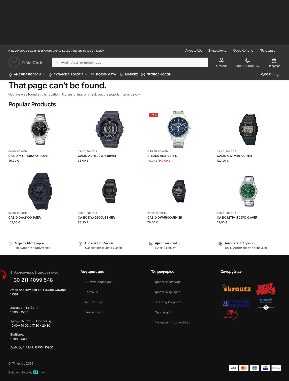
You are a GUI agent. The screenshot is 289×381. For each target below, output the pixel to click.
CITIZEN (152, 151)
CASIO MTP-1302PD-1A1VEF (28, 156)
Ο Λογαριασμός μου (98, 282)
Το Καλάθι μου (94, 302)
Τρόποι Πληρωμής (167, 292)
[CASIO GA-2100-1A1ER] (40, 191)
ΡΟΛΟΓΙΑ (22, 151)
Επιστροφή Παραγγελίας (172, 322)
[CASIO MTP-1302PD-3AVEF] (248, 191)
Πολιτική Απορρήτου (169, 302)
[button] (271, 74)
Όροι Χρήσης (164, 312)
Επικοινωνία (93, 312)
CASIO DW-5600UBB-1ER (96, 217)
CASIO (12, 151)
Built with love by (20, 372)
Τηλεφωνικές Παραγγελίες (34, 272)
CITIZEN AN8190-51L (162, 156)
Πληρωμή (274, 66)
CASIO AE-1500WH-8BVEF (97, 156)
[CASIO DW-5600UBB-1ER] (109, 191)
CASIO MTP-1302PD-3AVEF (237, 217)
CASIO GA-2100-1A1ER (24, 217)
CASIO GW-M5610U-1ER (234, 156)
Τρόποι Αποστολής (168, 282)
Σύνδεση (221, 66)
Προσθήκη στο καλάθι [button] (40, 169)
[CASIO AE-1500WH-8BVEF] (109, 129)
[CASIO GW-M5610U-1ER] (248, 129)
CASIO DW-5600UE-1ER (164, 217)
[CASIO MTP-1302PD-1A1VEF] (40, 129)
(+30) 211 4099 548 (247, 66)
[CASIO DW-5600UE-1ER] (179, 191)
